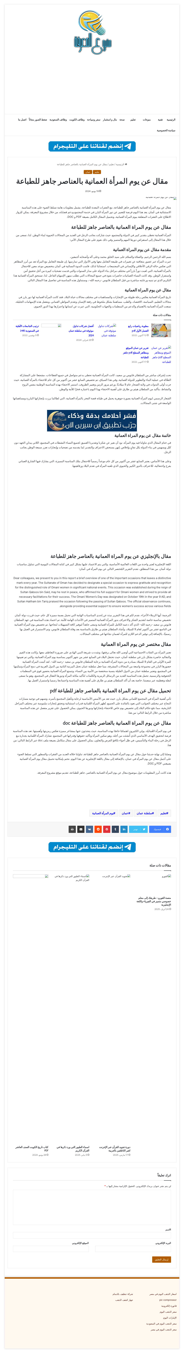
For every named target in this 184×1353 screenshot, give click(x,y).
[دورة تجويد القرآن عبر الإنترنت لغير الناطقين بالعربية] (112, 1009)
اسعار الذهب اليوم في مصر (163, 1293)
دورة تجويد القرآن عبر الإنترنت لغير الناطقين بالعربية (114, 1148)
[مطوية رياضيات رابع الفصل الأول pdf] (161, 330)
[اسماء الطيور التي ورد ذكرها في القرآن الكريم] (71, 1009)
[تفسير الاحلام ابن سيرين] (92, 420)
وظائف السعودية (58, 119)
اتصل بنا (22, 119)
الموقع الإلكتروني (80, 1243)
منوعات (147, 119)
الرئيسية (171, 119)
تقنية (160, 119)
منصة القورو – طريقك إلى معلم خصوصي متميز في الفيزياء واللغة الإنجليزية (154, 901)
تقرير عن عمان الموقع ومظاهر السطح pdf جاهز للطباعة (136, 352)
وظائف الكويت (77, 119)
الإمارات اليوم (170, 1317)
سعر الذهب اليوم (168, 1311)
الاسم (168, 1229)
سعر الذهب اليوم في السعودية (161, 1323)
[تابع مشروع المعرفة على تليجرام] (92, 146)
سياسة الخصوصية (166, 130)
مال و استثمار (110, 119)
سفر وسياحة (93, 119)
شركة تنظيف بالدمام (123, 1293)
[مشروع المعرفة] (92, 32)
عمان (88, 172)
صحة (122, 119)
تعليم (133, 119)
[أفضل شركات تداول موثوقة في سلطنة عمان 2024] (106, 331)
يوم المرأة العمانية (102, 813)
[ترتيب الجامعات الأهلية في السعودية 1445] (51, 330)
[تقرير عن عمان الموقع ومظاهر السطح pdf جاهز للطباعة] (161, 355)
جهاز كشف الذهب (124, 1299)
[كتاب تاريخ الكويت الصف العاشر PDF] (31, 1009)
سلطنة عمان (144, 813)
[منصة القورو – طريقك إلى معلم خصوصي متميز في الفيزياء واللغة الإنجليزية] (153, 884)
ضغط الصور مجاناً (38, 119)
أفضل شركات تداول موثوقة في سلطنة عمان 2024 (81, 330)
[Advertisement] (92, 85)
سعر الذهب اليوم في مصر (164, 1329)
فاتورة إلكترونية (169, 1305)
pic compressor (168, 1299)
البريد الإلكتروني (163, 1243)
